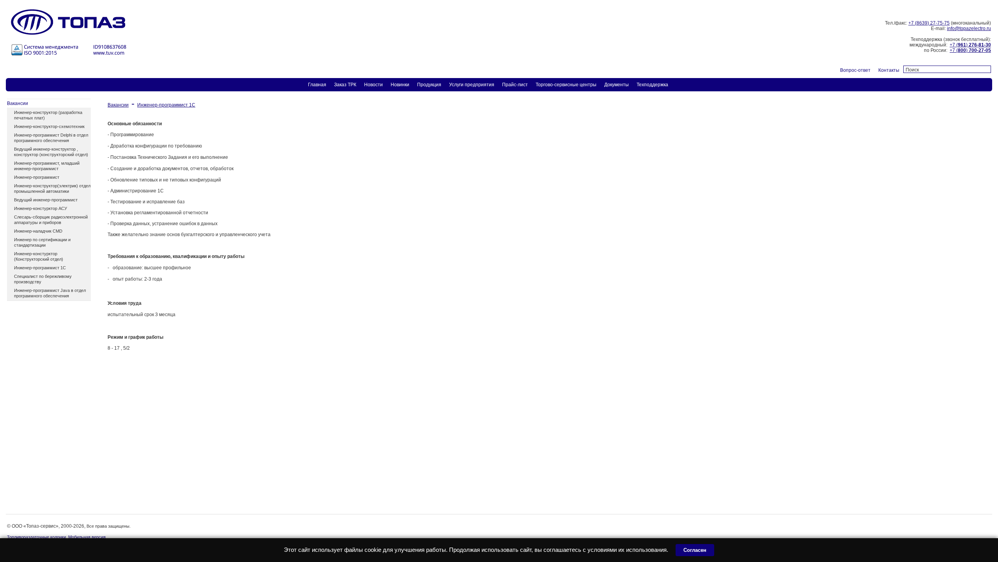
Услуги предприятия (471, 84)
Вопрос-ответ (855, 70)
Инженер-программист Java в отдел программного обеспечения (50, 293)
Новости (373, 84)
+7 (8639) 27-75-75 (929, 23)
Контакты (888, 70)
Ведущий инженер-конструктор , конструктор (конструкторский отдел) (51, 152)
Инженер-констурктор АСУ (40, 208)
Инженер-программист (36, 177)
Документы (616, 84)
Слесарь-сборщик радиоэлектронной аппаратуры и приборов (51, 220)
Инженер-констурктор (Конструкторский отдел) (38, 256)
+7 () (970, 45)
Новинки (400, 84)
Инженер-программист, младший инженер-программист (47, 166)
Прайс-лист (515, 84)
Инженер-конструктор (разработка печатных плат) (48, 115)
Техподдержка (652, 84)
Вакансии (17, 103)
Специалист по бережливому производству (43, 279)
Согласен (694, 550)
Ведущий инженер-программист (46, 199)
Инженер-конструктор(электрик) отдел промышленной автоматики (52, 188)
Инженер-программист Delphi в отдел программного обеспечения (51, 138)
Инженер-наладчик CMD (38, 231)
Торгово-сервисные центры (566, 84)
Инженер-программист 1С (40, 267)
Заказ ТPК (345, 84)
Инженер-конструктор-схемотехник (49, 126)
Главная (317, 84)
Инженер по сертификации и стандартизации (42, 242)
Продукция (429, 84)
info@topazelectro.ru (969, 28)
